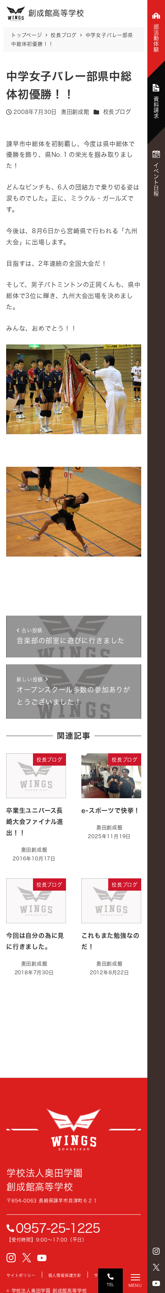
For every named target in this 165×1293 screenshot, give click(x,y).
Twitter (156, 1267)
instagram (156, 1251)
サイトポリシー (21, 1275)
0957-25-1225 (58, 1228)
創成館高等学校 (74, 1130)
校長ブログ (117, 112)
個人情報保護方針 (64, 1275)
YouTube (156, 1283)
